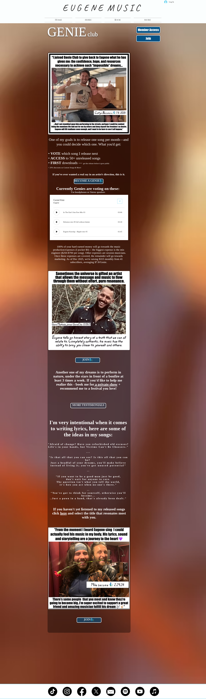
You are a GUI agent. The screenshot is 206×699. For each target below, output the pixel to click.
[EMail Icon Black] (110, 691)
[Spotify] (125, 691)
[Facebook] (81, 691)
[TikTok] (52, 691)
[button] (146, 20)
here (63, 513)
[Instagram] (67, 691)
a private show (105, 384)
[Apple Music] (154, 691)
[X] (96, 691)
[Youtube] (139, 691)
